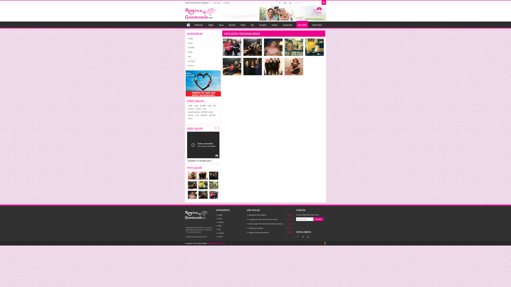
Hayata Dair (287, 25)
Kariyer (275, 25)
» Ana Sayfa (216, 2)
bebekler (204, 115)
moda (209, 105)
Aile (252, 25)
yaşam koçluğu (193, 112)
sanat (196, 105)
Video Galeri (317, 25)
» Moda (190, 52)
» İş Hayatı (191, 61)
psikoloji (212, 115)
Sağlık (210, 25)
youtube (290, 2)
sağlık (190, 105)
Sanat (221, 25)
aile (214, 105)
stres (197, 115)
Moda (243, 25)
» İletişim (226, 2)
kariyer (198, 108)
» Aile (189, 56)
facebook (279, 2)
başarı (190, 118)
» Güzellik (190, 47)
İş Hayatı (262, 25)
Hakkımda (199, 25)
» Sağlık (190, 38)
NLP (204, 108)
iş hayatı (191, 108)
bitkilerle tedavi (207, 112)
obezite (190, 115)
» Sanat (190, 43)
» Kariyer (190, 65)
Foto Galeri (302, 25)
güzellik (203, 105)
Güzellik (232, 25)
